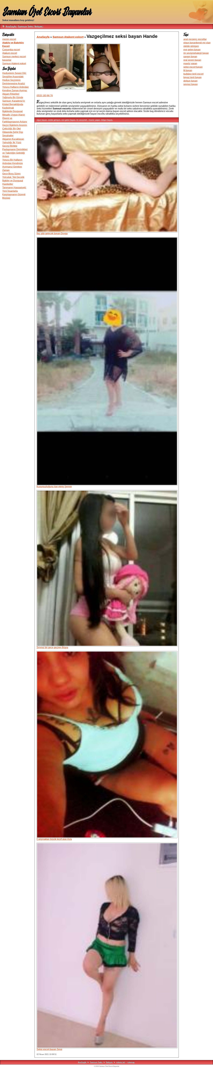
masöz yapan (94, 120)
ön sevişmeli (82, 120)
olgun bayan (42, 120)
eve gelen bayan (68, 120)
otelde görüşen (54, 120)
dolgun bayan (106, 120)
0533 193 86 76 (45, 95)
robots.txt (120, 1062)
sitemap (131, 1062)
